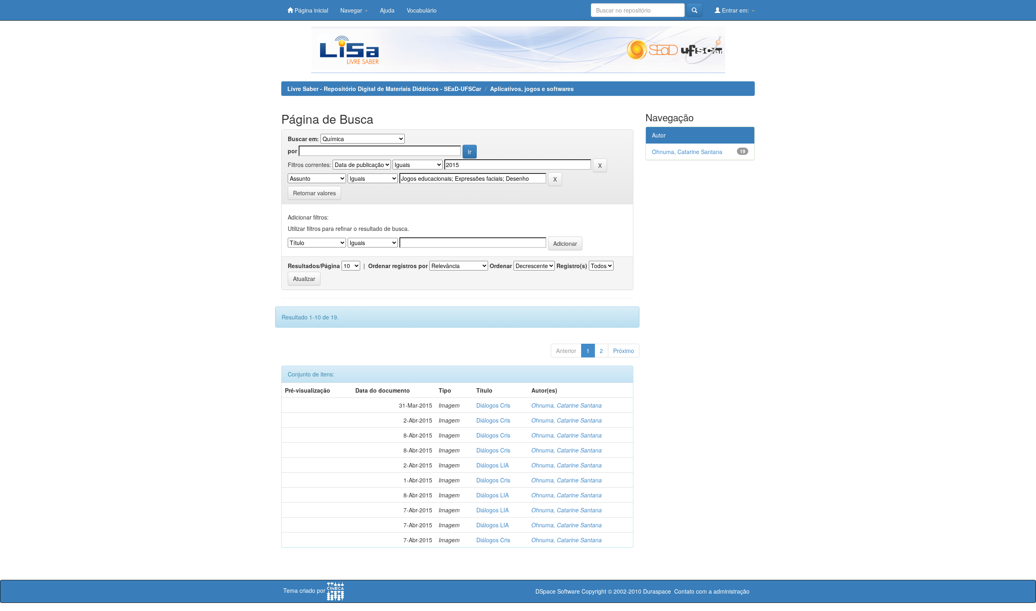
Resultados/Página (314, 266)
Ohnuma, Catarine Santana (566, 405)
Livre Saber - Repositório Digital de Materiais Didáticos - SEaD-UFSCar (384, 89)
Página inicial (310, 10)
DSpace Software (557, 591)
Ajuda (387, 10)
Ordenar (501, 266)
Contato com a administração (711, 591)
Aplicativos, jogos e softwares (532, 89)
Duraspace (657, 591)
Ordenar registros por (398, 266)
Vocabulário (422, 10)
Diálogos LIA (492, 465)
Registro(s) (571, 266)
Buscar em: (303, 139)
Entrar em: (735, 10)
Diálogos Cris (493, 405)
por (292, 151)
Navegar (352, 10)
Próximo (623, 351)
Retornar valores (314, 193)
